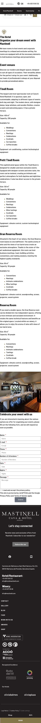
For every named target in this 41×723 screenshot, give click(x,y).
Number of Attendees (8, 456)
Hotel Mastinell (8, 11)
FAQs (3, 615)
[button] (35, 15)
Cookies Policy (14, 710)
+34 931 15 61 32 (33, 3)
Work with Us (7, 620)
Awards (4, 625)
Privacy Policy (5, 496)
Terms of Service (20, 496)
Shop (3, 629)
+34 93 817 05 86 (7, 589)
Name (2, 435)
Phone (2, 449)
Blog (3, 610)
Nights (2, 470)
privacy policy (24, 490)
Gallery (4, 606)
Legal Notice (4, 710)
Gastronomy (30, 11)
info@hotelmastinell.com (10, 581)
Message (3, 477)
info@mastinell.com (8, 593)
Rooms (19, 11)
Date (2, 463)
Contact (5, 601)
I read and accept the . (16, 490)
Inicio (3, 24)
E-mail (2, 442)
